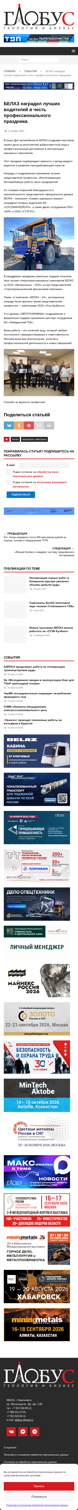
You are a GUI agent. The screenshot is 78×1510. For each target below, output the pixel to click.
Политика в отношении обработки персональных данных (37, 1505)
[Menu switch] (73, 51)
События (12, 657)
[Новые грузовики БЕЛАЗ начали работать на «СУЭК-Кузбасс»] (15, 634)
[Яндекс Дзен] (22, 1431)
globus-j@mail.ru (24, 1419)
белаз (15, 439)
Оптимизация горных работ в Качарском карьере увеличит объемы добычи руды (49, 581)
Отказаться (39, 1496)
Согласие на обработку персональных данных (30, 1462)
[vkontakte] (11, 1431)
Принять (39, 1486)
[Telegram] (34, 1431)
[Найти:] (39, 59)
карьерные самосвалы (34, 439)
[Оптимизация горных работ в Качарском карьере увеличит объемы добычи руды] (15, 584)
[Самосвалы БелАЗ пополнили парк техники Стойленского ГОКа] (15, 609)
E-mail (11, 465)
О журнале (10, 1447)
